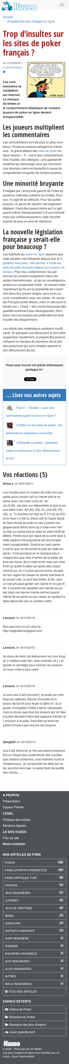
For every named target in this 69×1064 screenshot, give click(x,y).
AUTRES (10, 976)
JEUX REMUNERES (17, 893)
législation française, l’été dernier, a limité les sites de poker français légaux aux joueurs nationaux (34, 265)
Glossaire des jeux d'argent (27, 1024)
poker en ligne (35, 254)
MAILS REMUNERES (18, 984)
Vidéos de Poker (20, 1009)
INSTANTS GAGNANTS (20, 931)
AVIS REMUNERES (17, 961)
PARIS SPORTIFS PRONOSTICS (26, 870)
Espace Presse (13, 807)
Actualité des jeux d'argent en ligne (31, 21)
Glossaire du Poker (22, 1017)
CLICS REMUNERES (18, 969)
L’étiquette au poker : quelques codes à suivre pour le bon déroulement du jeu (33, 450)
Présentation (11, 801)
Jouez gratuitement (22, 1032)
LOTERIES (11, 900)
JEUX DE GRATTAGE (18, 908)
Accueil (8, 17)
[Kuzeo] (18, 5)
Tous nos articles (22, 991)
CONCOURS (13, 923)
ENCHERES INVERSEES (21, 953)
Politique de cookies (16, 819)
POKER (10, 862)
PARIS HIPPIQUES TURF (21, 878)
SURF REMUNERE (17, 938)
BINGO (9, 916)
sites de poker (47, 151)
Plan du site (11, 838)
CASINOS (11, 885)
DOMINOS (11, 946)
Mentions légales (14, 825)
